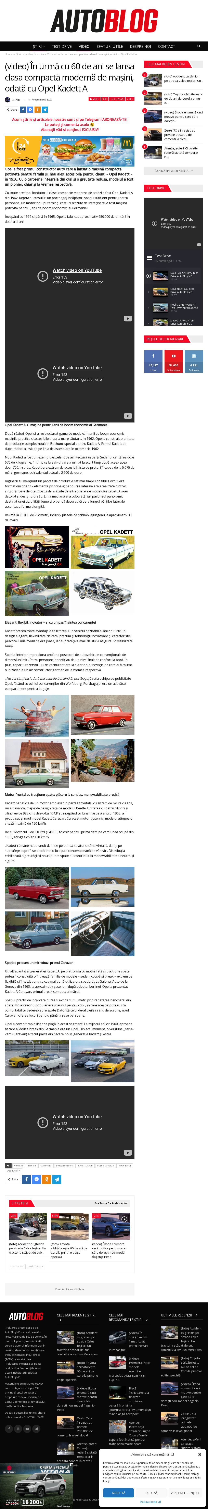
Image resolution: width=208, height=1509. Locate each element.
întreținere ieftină (65, 1165)
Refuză (151, 1493)
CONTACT (166, 46)
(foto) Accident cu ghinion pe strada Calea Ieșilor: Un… (183, 78)
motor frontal (124, 1165)
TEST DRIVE (62, 46)
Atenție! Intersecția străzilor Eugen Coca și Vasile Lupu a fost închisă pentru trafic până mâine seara (129, 1433)
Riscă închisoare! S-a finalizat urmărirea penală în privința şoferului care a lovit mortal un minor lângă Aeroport (130, 1401)
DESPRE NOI (140, 46)
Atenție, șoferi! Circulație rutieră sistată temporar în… (181, 152)
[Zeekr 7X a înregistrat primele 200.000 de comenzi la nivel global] (153, 134)
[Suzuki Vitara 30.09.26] (36, 1486)
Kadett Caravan (85, 1165)
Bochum (32, 1165)
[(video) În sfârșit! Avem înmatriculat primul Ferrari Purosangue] (117, 1337)
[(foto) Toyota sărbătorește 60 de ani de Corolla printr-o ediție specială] (70, 1226)
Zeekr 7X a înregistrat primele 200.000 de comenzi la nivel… (179, 134)
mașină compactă (105, 1165)
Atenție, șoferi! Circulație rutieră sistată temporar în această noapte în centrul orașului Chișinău (77, 1454)
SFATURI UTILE (110, 46)
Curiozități (117, 99)
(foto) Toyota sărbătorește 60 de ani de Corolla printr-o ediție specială (77, 1371)
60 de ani (18, 1165)
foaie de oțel (46, 1165)
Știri (105, 99)
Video (95, 99)
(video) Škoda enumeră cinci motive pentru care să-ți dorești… (183, 116)
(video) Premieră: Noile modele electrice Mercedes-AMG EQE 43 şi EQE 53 (130, 1369)
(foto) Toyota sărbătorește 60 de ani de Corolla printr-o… (183, 98)
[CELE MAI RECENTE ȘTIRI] (78, 1319)
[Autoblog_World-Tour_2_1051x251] (69, 150)
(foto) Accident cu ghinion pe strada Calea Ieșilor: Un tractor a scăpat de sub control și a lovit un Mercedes (77, 1343)
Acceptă (118, 1493)
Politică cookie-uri (150, 1502)
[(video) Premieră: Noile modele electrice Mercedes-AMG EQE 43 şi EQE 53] (117, 1362)
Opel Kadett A (13, 1170)
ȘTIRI (37, 46)
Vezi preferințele (185, 1493)
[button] (200, 1454)
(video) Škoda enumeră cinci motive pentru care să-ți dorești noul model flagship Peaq (77, 1399)
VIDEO (84, 46)
